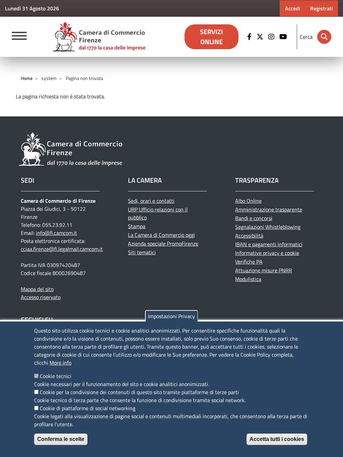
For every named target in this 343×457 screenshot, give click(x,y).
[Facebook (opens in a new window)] (250, 37)
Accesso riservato (41, 297)
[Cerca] (324, 37)
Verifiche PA (249, 262)
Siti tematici (142, 252)
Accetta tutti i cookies (277, 439)
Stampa (136, 226)
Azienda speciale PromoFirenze (163, 244)
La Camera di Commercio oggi (161, 235)
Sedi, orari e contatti (151, 201)
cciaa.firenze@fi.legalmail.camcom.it (62, 249)
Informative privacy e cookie (267, 253)
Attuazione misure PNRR (263, 270)
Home (26, 78)
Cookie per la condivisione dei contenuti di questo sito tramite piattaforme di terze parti (139, 392)
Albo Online (248, 201)
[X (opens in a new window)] (261, 37)
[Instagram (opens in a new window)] (272, 37)
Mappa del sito (37, 289)
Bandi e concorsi (253, 218)
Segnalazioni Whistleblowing (267, 227)
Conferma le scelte (60, 439)
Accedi (292, 8)
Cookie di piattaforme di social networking (87, 408)
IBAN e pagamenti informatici (268, 244)
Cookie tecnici (55, 376)
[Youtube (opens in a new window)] (284, 37)
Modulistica (248, 279)
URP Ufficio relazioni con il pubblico (158, 213)
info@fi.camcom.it (56, 233)
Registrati (321, 8)
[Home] (99, 36)
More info (60, 363)
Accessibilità (249, 236)
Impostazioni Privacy (171, 316)
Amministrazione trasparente (268, 209)
